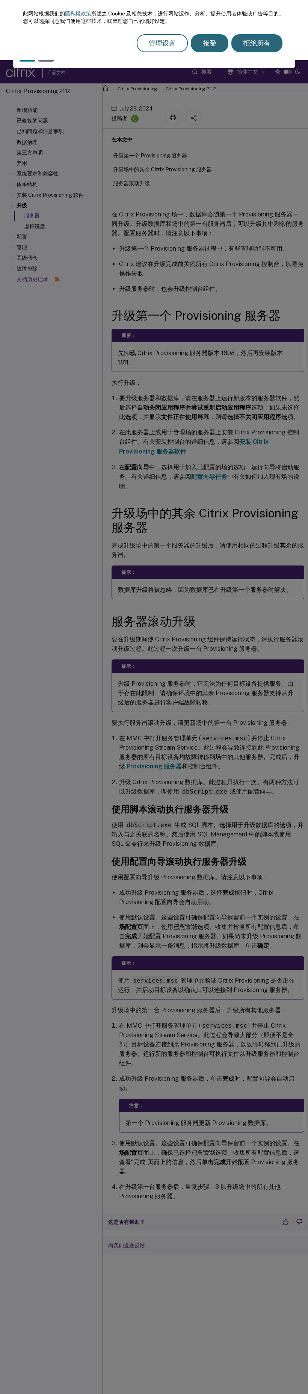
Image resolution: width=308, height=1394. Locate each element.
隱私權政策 (78, 14)
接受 (209, 43)
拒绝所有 (256, 43)
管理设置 (162, 43)
